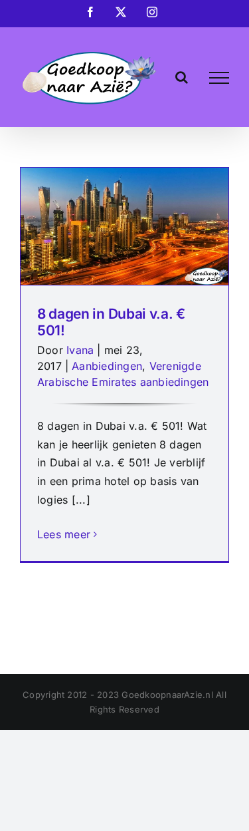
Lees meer (63, 534)
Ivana (80, 350)
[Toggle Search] (181, 77)
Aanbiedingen (107, 366)
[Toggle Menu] (219, 78)
